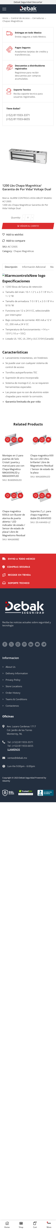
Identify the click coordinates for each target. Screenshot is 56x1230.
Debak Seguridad (27, 777)
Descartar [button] (37, 2)
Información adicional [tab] (34, 266)
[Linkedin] (30, 644)
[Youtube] (37, 644)
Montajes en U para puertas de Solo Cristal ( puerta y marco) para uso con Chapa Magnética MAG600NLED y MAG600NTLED (13, 465)
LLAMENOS (13, 749)
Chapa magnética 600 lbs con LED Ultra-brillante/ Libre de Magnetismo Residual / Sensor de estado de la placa (42, 464)
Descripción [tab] (11, 266)
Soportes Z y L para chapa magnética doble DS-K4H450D (40, 515)
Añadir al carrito (29, 226)
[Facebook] (4, 644)
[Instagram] (17, 644)
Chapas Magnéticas (12, 21)
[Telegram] (43, 644)
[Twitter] (11, 644)
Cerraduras (38, 18)
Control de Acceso (20, 18)
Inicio (5, 18)
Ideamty (6, 780)
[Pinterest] (24, 644)
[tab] (11, 267)
